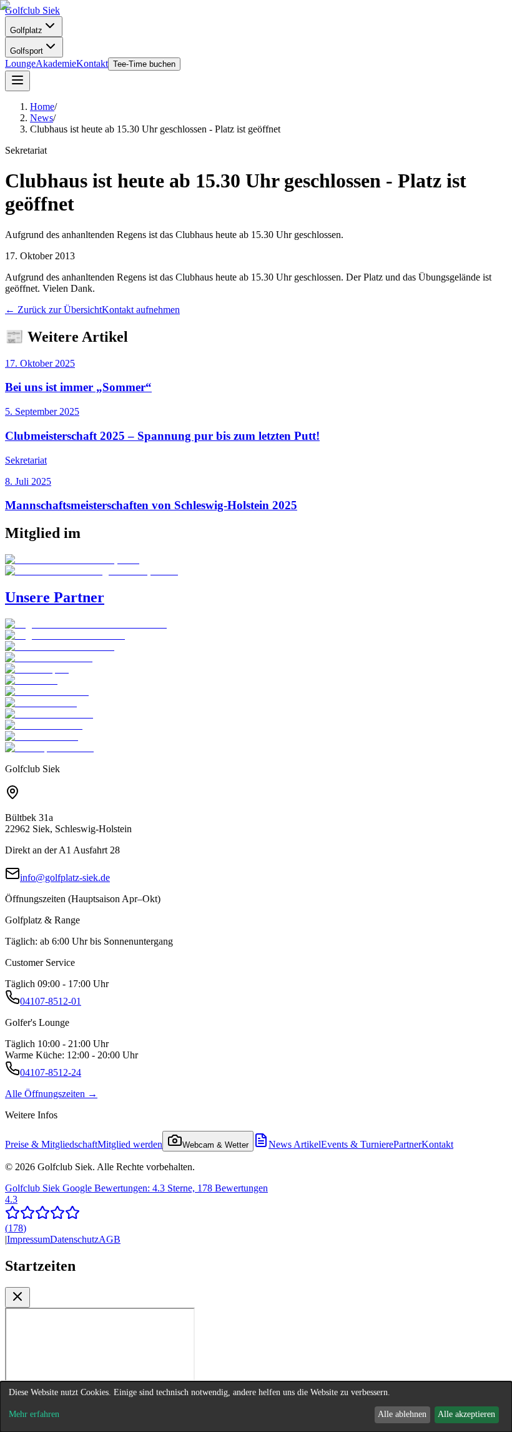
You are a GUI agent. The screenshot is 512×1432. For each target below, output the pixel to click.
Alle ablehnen (402, 1414)
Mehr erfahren (34, 1414)
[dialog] (256, 1406)
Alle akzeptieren (466, 1414)
